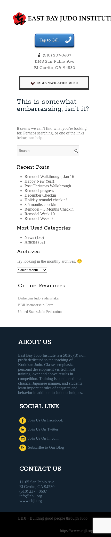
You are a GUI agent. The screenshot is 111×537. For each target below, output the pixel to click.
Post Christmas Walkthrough (48, 186)
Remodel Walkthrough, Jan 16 (49, 176)
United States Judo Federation (40, 312)
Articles (31, 242)
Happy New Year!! (40, 181)
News (29, 237)
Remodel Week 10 (40, 214)
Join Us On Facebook (44, 420)
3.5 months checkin (40, 204)
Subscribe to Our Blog (45, 447)
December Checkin (40, 195)
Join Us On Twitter (42, 429)
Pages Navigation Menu (57, 83)
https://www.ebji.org (76, 530)
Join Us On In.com (42, 438)
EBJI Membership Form (35, 305)
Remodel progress (39, 190)
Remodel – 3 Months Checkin (49, 209)
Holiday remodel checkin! (46, 200)
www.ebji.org (30, 500)
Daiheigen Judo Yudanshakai (38, 298)
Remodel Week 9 (39, 218)
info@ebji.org (30, 496)
